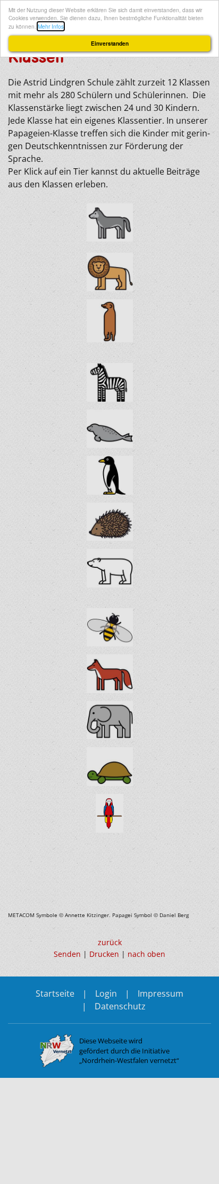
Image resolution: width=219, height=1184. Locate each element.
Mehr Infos (51, 26)
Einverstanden (110, 43)
